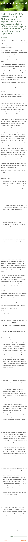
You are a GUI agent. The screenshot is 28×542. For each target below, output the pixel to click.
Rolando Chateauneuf (14, 3)
